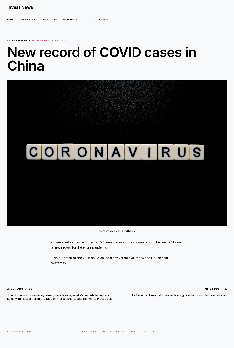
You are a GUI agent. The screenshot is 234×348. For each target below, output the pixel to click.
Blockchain (100, 19)
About (133, 331)
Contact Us (148, 331)
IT (86, 19)
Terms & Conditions (113, 331)
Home (10, 19)
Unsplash (130, 230)
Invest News (20, 7)
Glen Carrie (116, 230)
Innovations (49, 19)
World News (71, 19)
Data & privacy (88, 331)
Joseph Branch (20, 40)
